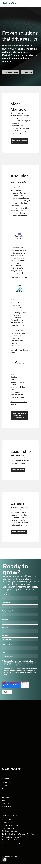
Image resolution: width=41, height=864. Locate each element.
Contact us (27, 72)
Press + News (6, 806)
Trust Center (6, 819)
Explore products (11, 72)
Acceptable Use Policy (10, 825)
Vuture (4, 788)
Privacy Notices (7, 822)
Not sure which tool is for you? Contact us (19, 415)
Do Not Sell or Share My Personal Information (18, 834)
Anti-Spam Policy (8, 828)
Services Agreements (9, 831)
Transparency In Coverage (11, 843)
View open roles (18, 532)
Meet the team (18, 469)
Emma (4, 785)
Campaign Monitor (8, 782)
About (4, 800)
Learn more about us (19, 141)
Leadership (6, 803)
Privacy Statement (16, 669)
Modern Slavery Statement (11, 837)
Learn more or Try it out (19, 278)
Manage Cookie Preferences (12, 840)
